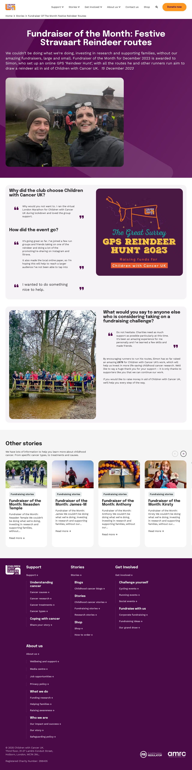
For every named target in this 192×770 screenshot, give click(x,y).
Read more (26, 538)
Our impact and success (44, 723)
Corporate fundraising (132, 614)
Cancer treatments (41, 604)
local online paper (52, 260)
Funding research (40, 697)
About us (113, 8)
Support (57, 8)
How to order (82, 634)
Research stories (85, 614)
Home (9, 15)
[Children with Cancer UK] (10, 7)
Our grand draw (128, 627)
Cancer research (39, 598)
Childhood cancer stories (90, 602)
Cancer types (38, 611)
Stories (75, 8)
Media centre (37, 669)
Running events (128, 594)
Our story (35, 730)
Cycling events (127, 588)
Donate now (174, 7)
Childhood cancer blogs (89, 588)
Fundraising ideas (129, 621)
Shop (147, 7)
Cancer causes (38, 592)
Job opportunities (41, 676)
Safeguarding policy (42, 736)
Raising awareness (41, 710)
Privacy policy (38, 684)
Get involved (92, 8)
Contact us (132, 7)
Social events (127, 601)
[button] (175, 454)
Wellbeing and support (43, 661)
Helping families (39, 704)
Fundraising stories (86, 608)
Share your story (40, 624)
